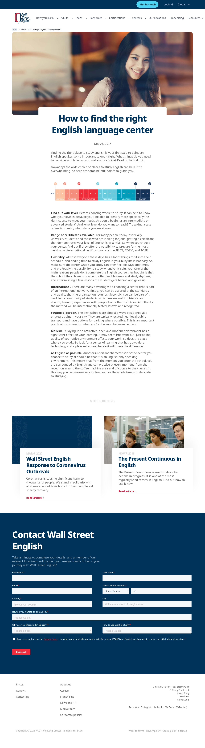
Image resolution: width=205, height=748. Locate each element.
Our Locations (157, 18)
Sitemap (182, 730)
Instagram (146, 707)
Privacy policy (153, 730)
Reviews (21, 690)
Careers (65, 690)
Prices (19, 684)
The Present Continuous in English (150, 461)
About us (65, 684)
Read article (34, 497)
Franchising (177, 18)
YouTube (169, 707)
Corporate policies (71, 715)
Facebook (134, 707)
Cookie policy (169, 730)
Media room (67, 709)
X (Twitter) (181, 707)
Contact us (22, 696)
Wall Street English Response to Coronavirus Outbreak (56, 465)
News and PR (68, 702)
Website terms (136, 730)
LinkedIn (158, 707)
